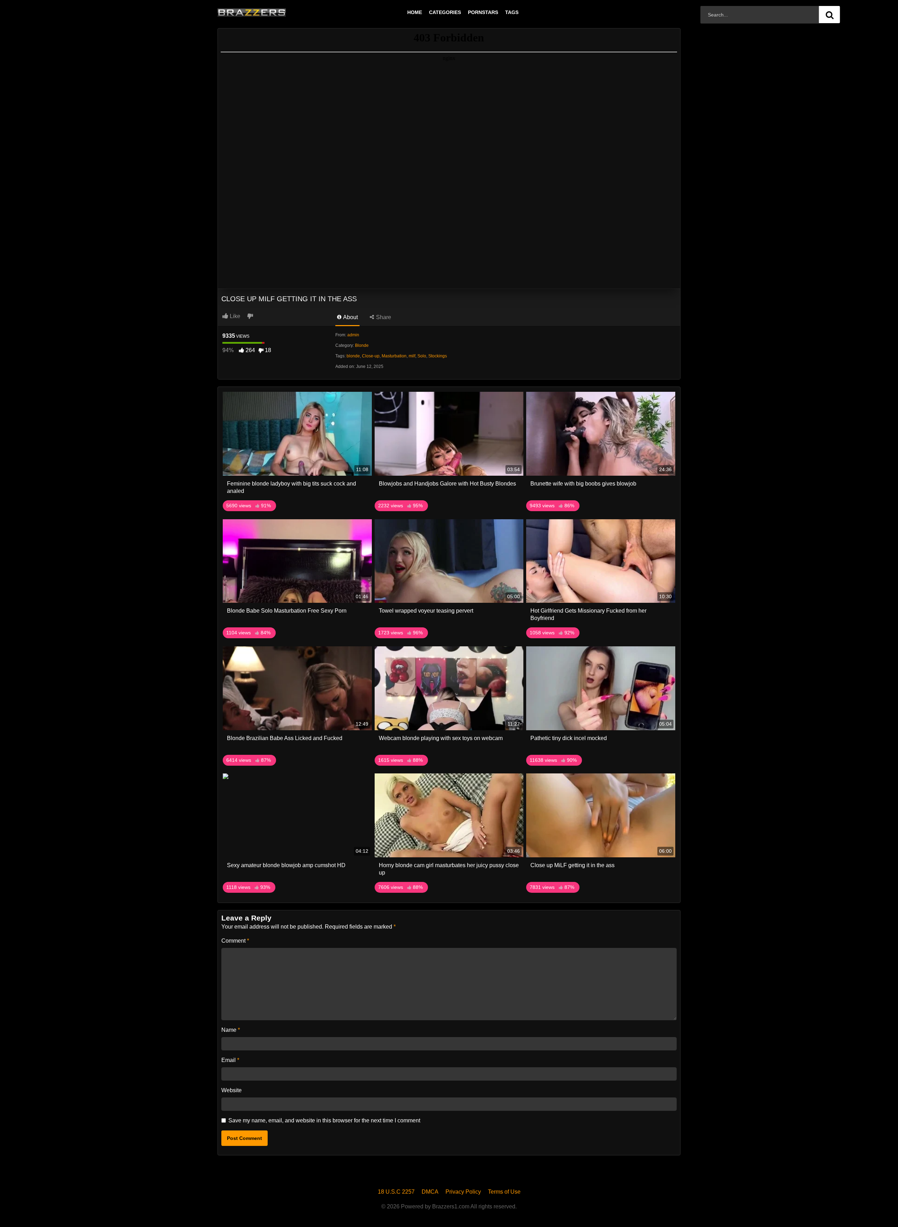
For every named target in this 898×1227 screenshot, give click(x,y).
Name (230, 1030)
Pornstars (483, 12)
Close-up (371, 356)
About (350, 317)
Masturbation (394, 356)
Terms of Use (504, 1192)
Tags (511, 12)
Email (230, 1060)
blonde (353, 356)
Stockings (437, 356)
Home (414, 12)
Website (231, 1090)
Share (383, 317)
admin (353, 334)
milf (412, 356)
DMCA (430, 1192)
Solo (421, 356)
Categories (445, 12)
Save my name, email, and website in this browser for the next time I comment (324, 1120)
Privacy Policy (463, 1192)
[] (829, 14)
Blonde (362, 345)
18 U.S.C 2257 (396, 1192)
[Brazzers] (266, 12)
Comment (235, 941)
